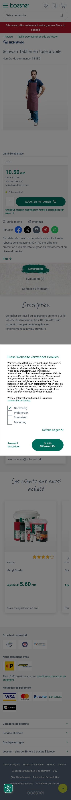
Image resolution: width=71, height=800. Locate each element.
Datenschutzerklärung (18, 400)
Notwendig (20, 408)
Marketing (20, 422)
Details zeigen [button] (51, 430)
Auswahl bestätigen (13, 445)
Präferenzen (21, 412)
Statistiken (20, 417)
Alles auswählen (48, 445)
